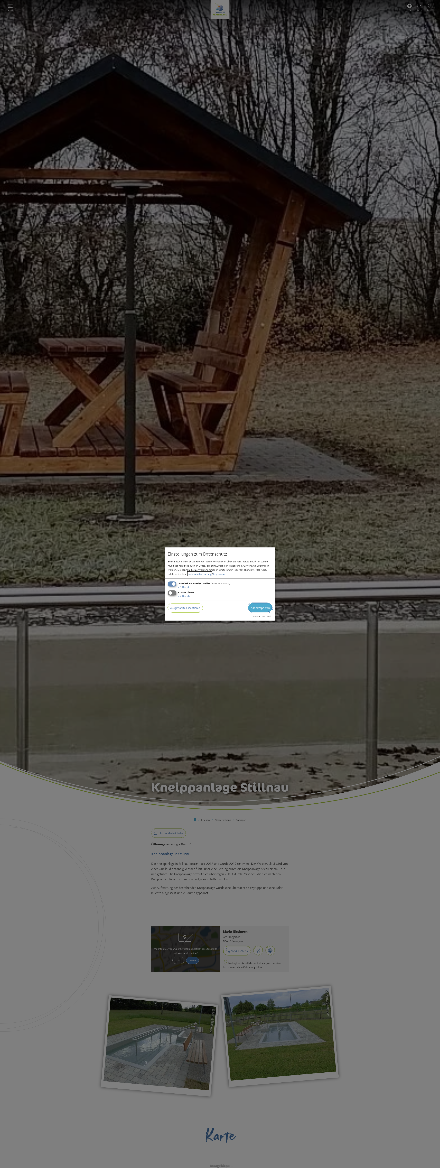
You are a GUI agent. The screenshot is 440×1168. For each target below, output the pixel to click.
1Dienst (183, 587)
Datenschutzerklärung (199, 573)
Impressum (219, 573)
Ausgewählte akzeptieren (185, 607)
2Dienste (184, 595)
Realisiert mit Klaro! (262, 616)
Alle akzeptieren (260, 607)
